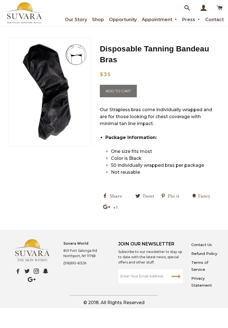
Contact (214, 19)
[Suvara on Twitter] (27, 271)
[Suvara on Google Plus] (31, 280)
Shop (98, 19)
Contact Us (201, 244)
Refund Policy (204, 253)
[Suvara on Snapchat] (45, 271)
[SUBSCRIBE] (176, 276)
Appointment (158, 19)
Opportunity (123, 19)
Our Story (76, 19)
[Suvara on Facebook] (18, 271)
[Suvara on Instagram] (36, 271)
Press (189, 19)
